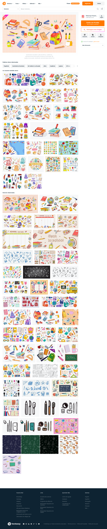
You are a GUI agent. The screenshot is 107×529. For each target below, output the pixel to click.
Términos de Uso (72, 524)
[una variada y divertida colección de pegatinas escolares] (53, 164)
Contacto (64, 499)
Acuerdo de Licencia (45, 496)
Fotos (17, 3)
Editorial (32, 3)
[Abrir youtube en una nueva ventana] (39, 523)
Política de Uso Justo (93, 524)
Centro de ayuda (66, 496)
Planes (68, 3)
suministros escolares (18, 66)
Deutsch (87, 503)
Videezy (18, 501)
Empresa (18, 503)
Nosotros (64, 501)
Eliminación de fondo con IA (23, 514)
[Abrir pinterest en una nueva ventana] (31, 523)
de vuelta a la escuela (34, 66)
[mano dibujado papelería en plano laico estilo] (30, 407)
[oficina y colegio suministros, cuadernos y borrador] (70, 317)
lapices (61, 66)
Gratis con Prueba (92, 23)
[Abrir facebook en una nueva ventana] (23, 523)
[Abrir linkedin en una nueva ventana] (28, 523)
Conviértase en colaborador (66, 504)
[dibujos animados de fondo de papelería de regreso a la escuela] (13, 148)
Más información (86, 45)
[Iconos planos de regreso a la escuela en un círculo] (36, 164)
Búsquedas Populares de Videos (47, 511)
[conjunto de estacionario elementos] (30, 302)
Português (88, 501)
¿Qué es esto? (96, 41)
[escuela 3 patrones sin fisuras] (30, 444)
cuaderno (52, 66)
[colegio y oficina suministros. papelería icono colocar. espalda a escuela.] (16, 287)
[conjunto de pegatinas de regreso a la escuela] (65, 112)
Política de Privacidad (82, 524)
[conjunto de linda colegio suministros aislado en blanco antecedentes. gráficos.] (11, 302)
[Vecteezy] (4, 3)
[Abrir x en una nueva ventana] (36, 523)
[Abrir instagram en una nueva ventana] (26, 523)
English (87, 496)
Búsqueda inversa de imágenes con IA (22, 511)
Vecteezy (18, 499)
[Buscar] (98, 9)
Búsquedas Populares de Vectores (47, 504)
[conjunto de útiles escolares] (11, 388)
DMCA (42, 499)
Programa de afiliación (46, 501)
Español (87, 499)
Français (87, 506)
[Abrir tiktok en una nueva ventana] (33, 523)
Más (39, 3)
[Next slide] (75, 66)
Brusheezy (19, 496)
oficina (68, 66)
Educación (19, 506)
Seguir (101, 17)
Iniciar (99, 3)
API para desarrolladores (23, 508)
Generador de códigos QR (23, 516)
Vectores (9, 3)
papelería (6, 66)
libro (45, 66)
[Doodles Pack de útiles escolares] (68, 148)
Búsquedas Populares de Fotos (47, 508)
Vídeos (24, 3)
